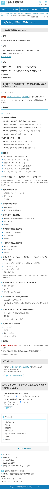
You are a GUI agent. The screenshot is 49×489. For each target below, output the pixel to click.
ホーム (3, 13)
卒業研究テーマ (9, 422)
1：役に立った (9, 396)
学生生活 (9, 15)
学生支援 (7, 425)
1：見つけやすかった (11, 402)
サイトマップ (7, 455)
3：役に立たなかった (33, 396)
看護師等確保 (36, 13)
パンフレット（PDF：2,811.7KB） (18, 97)
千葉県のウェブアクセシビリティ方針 (16, 466)
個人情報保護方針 (9, 463)
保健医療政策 (28, 13)
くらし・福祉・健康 (11, 13)
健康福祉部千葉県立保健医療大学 (20, 367)
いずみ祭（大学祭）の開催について (15, 434)
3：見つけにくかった (11, 404)
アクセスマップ (6, 57)
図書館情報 (8, 428)
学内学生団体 (9, 431)
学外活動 (7, 436)
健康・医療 (20, 13)
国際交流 (7, 439)
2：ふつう (21, 396)
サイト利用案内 (8, 460)
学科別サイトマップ (10, 457)
